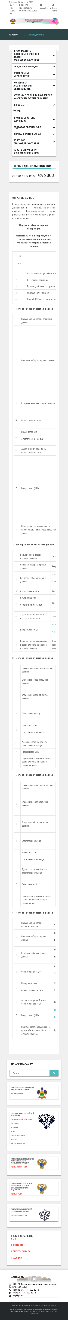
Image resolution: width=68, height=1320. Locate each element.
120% (32, 176)
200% (49, 175)
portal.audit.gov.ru (19, 1167)
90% (13, 176)
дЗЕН (13, 1131)
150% (39, 176)
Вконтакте (15, 1123)
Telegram (15, 1127)
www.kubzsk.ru (17, 1093)
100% (18, 176)
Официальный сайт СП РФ (22, 1119)
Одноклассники (18, 1135)
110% (25, 176)
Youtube (14, 1139)
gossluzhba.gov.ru (19, 1215)
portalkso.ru (16, 1194)
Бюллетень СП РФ (18, 1143)
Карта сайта (54, 9)
